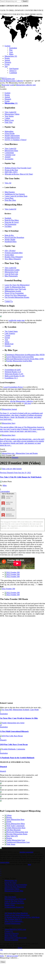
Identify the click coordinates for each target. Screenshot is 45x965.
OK (1, 950)
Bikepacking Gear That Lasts (15, 289)
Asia (6, 340)
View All (8, 183)
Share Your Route (11, 936)
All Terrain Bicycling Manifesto (16, 913)
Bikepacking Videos (12, 114)
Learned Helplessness (12, 923)
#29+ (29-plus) (10, 251)
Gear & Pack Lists (11, 274)
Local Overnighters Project (13, 387)
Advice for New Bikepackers (15, 887)
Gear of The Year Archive (14, 901)
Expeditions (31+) (11, 378)
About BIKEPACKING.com (15, 929)
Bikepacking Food (11, 272)
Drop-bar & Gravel (12, 222)
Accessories (9, 159)
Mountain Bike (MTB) (36, 355)
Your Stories (9, 116)
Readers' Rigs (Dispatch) (14, 257)
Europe (7, 338)
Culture (7, 118)
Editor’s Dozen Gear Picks (14, 903)
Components (9, 153)
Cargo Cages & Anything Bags (16, 196)
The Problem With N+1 (13, 919)
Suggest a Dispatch (12, 933)
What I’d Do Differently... (14, 921)
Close (3, 962)
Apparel (7, 157)
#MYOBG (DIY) (11, 172)
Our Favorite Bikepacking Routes (17, 297)
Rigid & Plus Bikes (12, 220)
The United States (11, 331)
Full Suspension (10, 224)
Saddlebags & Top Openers (15, 194)
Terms (20, 948)
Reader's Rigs (10, 905)
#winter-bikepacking (12, 138)
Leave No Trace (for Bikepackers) (17, 285)
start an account (12, 956)
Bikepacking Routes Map (14, 891)
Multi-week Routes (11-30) (14, 376)
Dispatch (15, 457)
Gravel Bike (29, 357)
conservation (4, 862)
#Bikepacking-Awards (13, 291)
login (2, 956)
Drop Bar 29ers (10, 200)
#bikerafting (9, 131)
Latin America (10, 333)
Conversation (5, 491)
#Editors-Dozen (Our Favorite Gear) (18, 168)
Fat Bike (29, 361)
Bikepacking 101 (11, 880)
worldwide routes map (16, 320)
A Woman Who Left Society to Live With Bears (22, 917)
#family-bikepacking (12, 136)
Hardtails (8, 218)
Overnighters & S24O (13, 370)
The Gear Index (10, 897)
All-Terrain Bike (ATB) (35, 359)
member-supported (26, 852)
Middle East (9, 344)
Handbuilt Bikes (10, 242)
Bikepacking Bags (11, 151)
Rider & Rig (9, 235)
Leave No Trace (10, 883)
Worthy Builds (10, 239)
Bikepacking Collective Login (16, 938)
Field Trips (8, 122)
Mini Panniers (10, 192)
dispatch (3, 771)
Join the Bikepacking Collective (11, 81)
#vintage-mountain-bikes (14, 253)
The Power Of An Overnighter (16, 885)
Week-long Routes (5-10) (14, 374)
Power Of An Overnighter (14, 293)
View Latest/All (10, 112)
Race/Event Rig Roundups (14, 237)
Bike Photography (11, 276)
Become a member (11, 940)
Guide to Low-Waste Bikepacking (17, 915)
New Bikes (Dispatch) (13, 259)
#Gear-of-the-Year (11, 170)
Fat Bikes (8, 226)
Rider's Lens (9, 120)
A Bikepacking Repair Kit (14, 907)
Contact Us (9, 301)
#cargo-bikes (9, 255)
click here (27, 403)
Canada (7, 335)
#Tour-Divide (10, 133)
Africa (7, 342)
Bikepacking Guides (12, 270)
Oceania (8, 346)
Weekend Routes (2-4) (13, 372)
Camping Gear (10, 155)
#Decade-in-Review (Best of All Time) (19, 174)
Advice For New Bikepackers (15, 295)
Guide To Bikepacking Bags (15, 287)
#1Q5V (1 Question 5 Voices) (15, 140)
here (29, 864)
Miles (5, 485)
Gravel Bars (9, 198)
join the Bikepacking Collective (21, 401)
